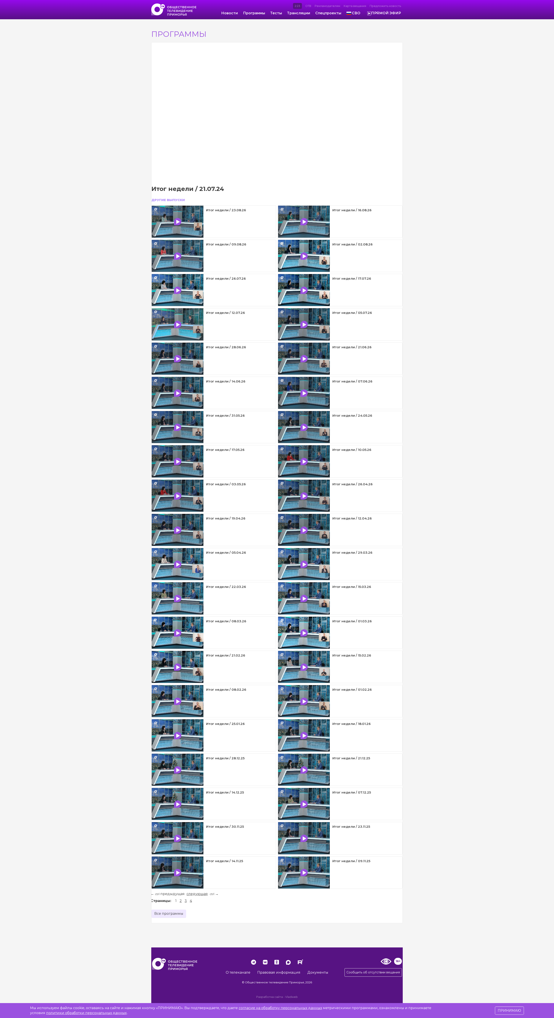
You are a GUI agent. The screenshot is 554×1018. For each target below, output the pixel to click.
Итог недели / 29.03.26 (352, 552)
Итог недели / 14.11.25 (224, 861)
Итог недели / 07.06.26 (352, 381)
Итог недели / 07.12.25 (351, 792)
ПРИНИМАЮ (509, 1010)
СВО (356, 13)
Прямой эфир (386, 13)
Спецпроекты (328, 13)
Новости (229, 13)
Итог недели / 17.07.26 (351, 278)
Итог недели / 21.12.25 (351, 758)
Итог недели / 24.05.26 (352, 415)
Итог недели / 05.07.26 (352, 313)
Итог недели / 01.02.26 (352, 689)
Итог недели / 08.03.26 (226, 621)
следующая (197, 894)
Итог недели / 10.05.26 (351, 450)
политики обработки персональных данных (86, 1013)
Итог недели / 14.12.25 (225, 792)
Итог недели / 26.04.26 (352, 484)
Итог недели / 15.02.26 (351, 655)
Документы (317, 972)
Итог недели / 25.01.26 (225, 724)
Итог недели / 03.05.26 (226, 484)
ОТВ (308, 6)
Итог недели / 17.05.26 (225, 450)
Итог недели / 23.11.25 (351, 826)
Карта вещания (355, 6)
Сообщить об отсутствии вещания (373, 972)
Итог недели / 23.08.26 (226, 210)
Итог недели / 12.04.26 (352, 518)
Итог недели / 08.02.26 (226, 689)
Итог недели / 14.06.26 (225, 381)
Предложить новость (385, 6)
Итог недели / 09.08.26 (226, 244)
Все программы (168, 914)
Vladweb (291, 997)
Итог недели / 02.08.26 (352, 244)
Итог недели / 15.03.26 (351, 587)
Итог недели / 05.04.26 (226, 552)
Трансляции (298, 13)
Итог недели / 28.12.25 (225, 758)
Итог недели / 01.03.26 (352, 621)
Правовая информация (278, 972)
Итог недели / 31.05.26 (225, 415)
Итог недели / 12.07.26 (225, 313)
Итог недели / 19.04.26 (225, 518)
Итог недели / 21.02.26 (225, 655)
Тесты (276, 13)
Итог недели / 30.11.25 (225, 826)
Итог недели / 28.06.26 (226, 347)
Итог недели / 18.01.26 (351, 724)
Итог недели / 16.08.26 (352, 210)
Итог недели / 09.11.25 (351, 861)
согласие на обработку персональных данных (280, 1008)
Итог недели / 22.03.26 (226, 587)
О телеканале (238, 972)
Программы (254, 13)
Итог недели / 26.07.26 (226, 278)
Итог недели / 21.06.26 (352, 347)
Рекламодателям (327, 6)
